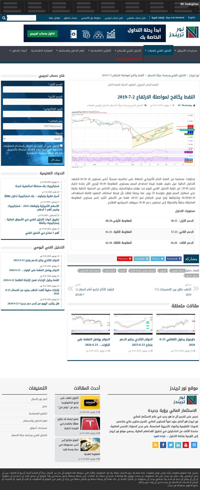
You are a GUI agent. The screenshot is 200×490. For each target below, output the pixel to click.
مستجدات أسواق (38, 428)
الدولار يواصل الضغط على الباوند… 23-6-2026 (93, 342)
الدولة (58, 133)
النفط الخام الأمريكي (89, 271)
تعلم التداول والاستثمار (71, 50)
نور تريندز (194, 75)
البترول (163, 271)
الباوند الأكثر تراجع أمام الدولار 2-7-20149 (94, 290)
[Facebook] (18, 24)
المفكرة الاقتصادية (42, 50)
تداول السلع (192, 275)
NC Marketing (185, 105)
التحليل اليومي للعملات (98, 105)
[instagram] (2, 24)
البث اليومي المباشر (127, 58)
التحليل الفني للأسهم (129, 50)
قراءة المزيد (159, 436)
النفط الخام (110, 271)
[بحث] (4, 18)
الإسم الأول (55, 84)
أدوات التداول (19, 50)
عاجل (44, 406)
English (191, 17)
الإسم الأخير (55, 96)
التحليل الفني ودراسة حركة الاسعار (167, 75)
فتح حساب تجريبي (114, 18)
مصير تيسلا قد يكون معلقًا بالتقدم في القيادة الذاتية (68, 424)
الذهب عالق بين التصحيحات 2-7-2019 (172, 290)
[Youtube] (6, 24)
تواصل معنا (54, 18)
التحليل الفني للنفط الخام (142, 271)
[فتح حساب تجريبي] (95, 34)
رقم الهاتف (55, 121)
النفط (122, 271)
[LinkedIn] (10, 24)
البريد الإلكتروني (52, 108)
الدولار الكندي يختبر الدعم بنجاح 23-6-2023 (136, 342)
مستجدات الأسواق (187, 50)
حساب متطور (70, 18)
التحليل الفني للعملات (159, 50)
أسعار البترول (178, 271)
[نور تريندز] (183, 35)
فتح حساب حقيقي (136, 18)
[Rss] (21, 24)
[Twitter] (14, 24)
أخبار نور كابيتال (39, 399)
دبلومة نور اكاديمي (91, 18)
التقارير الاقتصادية (101, 50)
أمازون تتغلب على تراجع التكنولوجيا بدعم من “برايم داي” (68, 402)
